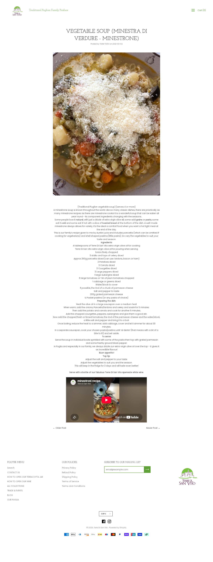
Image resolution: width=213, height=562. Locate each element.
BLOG (10, 495)
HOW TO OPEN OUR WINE (19, 481)
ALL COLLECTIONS (15, 486)
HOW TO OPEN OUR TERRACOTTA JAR (25, 476)
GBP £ (103, 514)
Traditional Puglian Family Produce (48, 10)
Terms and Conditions (73, 486)
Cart (202, 10)
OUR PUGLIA (13, 499)
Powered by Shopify (117, 527)
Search (10, 467)
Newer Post (152, 427)
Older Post (60, 427)
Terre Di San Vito (101, 527)
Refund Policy (69, 472)
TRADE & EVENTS (15, 490)
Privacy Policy (69, 467)
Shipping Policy (70, 476)
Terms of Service (70, 481)
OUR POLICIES (69, 462)
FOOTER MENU (15, 462)
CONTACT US (13, 472)
